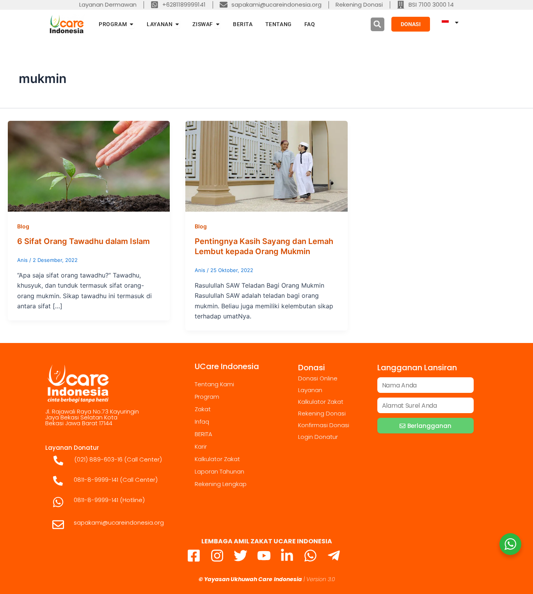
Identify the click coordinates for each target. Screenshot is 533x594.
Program (207, 396)
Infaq (202, 421)
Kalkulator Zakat (217, 459)
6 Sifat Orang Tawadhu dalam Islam (83, 241)
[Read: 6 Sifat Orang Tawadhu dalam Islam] (89, 166)
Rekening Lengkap (221, 484)
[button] (377, 24)
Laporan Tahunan (219, 471)
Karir (201, 446)
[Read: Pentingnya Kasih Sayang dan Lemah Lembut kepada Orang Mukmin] (266, 166)
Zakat (203, 409)
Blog (23, 226)
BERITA (203, 434)
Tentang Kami (214, 384)
